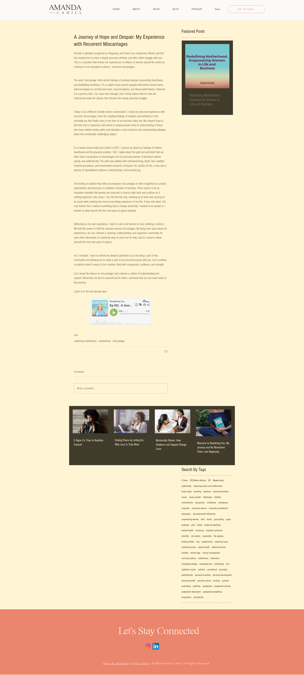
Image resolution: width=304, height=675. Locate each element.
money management (211, 552)
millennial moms (219, 547)
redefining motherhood (85, 341)
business (207, 491)
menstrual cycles (189, 547)
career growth (195, 497)
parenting (223, 569)
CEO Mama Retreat (198, 480)
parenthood (212, 569)
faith (203, 519)
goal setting (219, 519)
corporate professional (218, 508)
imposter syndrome (214, 530)
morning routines (189, 558)
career (184, 497)
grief (193, 525)
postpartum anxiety (222, 586)
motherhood (104, 341)
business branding (220, 491)
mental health (204, 547)
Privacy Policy (141, 663)
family (209, 519)
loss (198, 541)
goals (228, 519)
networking (219, 564)
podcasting (186, 586)
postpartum (207, 586)
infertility (185, 536)
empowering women (190, 519)
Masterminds (218, 480)
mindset (185, 552)
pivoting (216, 580)
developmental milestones (204, 514)
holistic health (187, 530)
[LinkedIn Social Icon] (156, 646)
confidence (211, 502)
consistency (223, 502)
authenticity (186, 486)
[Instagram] (148, 646)
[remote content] (121, 311)
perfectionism (187, 575)
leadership (206, 536)
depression (186, 514)
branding (197, 491)
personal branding (203, 575)
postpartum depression (191, 591)
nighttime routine (189, 569)
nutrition (201, 569)
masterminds (207, 541)
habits (199, 525)
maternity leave (221, 541)
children (217, 497)
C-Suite (185, 480)
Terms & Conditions (116, 663)
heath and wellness (212, 525)
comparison (200, 502)
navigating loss (205, 564)
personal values (204, 580)
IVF (209, 480)
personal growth (188, 580)
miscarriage (118, 341)
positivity (197, 586)
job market (195, 536)
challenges (207, 497)
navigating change (189, 564)
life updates (218, 536)
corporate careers (199, 508)
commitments (187, 502)
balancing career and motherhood (208, 486)
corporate (186, 508)
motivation (214, 558)
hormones (199, 530)
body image (187, 491)
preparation (186, 597)
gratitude (185, 525)
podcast (225, 580)
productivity (199, 597)
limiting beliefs (188, 541)
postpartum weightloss (212, 591)
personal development (222, 575)
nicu (227, 564)
